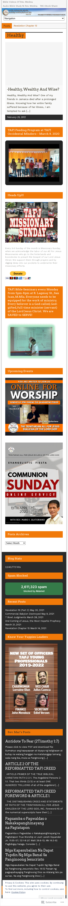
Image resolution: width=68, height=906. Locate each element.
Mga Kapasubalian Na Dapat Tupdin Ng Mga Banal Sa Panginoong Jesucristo (29, 855)
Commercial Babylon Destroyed (23, 613)
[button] (26, 172)
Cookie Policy (18, 892)
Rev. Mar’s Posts (19, 732)
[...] (28, 111)
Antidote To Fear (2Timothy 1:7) (32, 741)
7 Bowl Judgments (15, 617)
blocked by (36, 590)
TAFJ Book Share (49, 6)
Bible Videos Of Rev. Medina (18, 2)
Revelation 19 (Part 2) (17, 610)
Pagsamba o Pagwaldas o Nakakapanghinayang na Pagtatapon (26, 823)
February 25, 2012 (16, 117)
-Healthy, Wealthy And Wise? (33, 89)
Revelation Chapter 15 (17, 628)
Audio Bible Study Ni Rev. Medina (20, 6)
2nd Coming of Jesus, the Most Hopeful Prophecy (33, 621)
